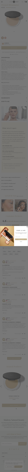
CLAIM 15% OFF (21, 239)
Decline (21, 241)
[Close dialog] (27, 226)
